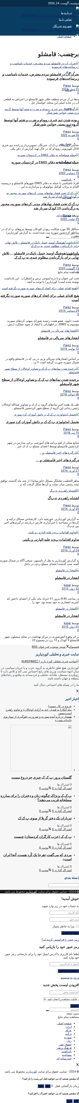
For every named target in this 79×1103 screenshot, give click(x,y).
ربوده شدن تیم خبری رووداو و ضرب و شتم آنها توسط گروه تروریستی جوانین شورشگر (41, 122)
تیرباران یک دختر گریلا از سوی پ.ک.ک (45, 818)
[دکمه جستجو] (47, 237)
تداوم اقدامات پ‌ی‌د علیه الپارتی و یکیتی (50, 539)
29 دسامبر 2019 (69, 311)
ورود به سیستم (70, 977)
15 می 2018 (71, 433)
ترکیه (68, 1034)
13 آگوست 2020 (69, 268)
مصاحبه (67, 1055)
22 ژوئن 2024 (70, 89)
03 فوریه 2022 (70, 135)
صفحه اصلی (64, 36)
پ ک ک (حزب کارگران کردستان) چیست (43, 837)
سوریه (68, 1037)
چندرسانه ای (64, 1058)
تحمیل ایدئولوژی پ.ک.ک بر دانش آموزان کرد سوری (42, 422)
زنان (69, 1041)
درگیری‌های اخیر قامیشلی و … (57, 460)
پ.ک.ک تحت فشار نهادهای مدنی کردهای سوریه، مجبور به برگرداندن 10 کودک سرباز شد (40, 206)
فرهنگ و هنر (64, 1048)
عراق (68, 1030)
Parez (67, 85)
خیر (41, 1086)
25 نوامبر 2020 (69, 219)
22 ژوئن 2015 (70, 588)
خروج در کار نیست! (60, 706)
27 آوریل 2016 (70, 471)
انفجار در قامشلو (67, 578)
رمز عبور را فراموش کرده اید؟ (60, 939)
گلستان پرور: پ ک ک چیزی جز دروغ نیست (41, 777)
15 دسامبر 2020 (69, 173)
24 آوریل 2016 (70, 550)
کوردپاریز (31, 891)
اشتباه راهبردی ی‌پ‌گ (63, 498)
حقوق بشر (65, 1044)
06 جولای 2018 (69, 394)
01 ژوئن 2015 (70, 626)
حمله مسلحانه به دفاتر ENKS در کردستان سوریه (45, 162)
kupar (67, 585)
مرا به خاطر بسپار (64, 926)
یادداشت (66, 179)
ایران (69, 1027)
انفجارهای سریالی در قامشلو (58, 338)
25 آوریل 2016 (70, 509)
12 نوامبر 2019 (69, 349)
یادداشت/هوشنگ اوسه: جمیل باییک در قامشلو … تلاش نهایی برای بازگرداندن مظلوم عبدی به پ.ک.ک (40, 255)
